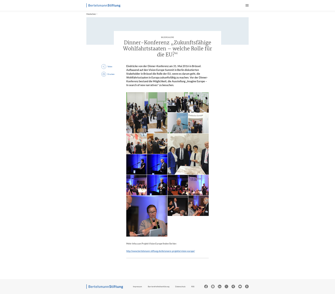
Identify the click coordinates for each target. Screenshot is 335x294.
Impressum (137, 286)
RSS (192, 286)
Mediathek (91, 14)
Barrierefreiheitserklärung (158, 286)
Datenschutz (180, 286)
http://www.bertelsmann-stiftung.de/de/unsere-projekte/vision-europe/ (160, 251)
